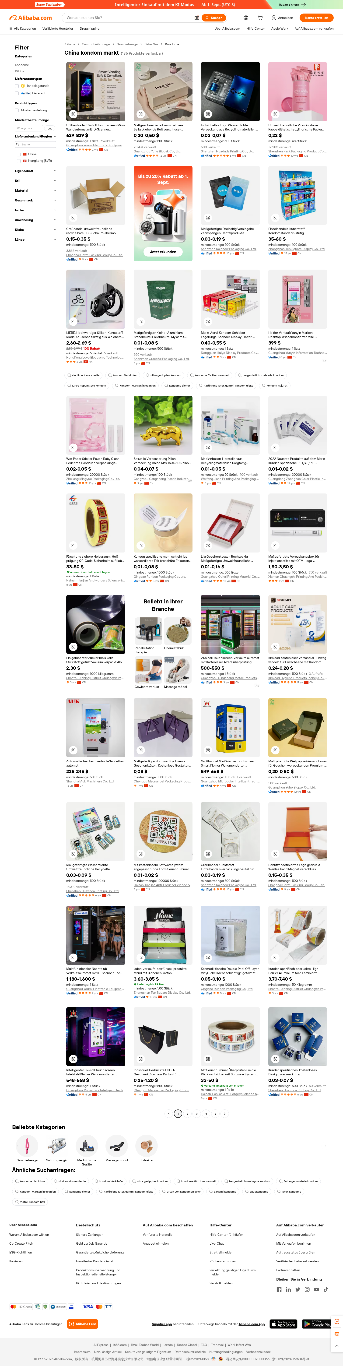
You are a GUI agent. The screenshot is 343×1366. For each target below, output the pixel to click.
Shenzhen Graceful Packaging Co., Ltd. (161, 359)
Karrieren (16, 1261)
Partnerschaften (288, 1270)
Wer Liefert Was (239, 1345)
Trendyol (217, 1345)
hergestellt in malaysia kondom (263, 375)
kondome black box (32, 1181)
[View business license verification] (213, 1359)
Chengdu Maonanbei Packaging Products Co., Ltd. (163, 781)
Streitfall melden (221, 1252)
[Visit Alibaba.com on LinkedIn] (288, 1289)
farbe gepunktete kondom (89, 385)
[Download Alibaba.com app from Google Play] (318, 1324)
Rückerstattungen (223, 1261)
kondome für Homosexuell (212, 375)
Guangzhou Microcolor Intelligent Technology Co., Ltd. (230, 781)
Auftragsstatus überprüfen (295, 1252)
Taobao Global (187, 1345)
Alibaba (69, 44)
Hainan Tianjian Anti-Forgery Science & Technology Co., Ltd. (95, 580)
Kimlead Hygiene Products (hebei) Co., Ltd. (297, 678)
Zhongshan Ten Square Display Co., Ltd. (296, 249)
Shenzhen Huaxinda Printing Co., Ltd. (227, 151)
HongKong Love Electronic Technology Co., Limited (95, 357)
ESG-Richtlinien (20, 1252)
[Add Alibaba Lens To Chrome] (82, 1324)
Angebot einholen (156, 1243)
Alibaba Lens (19, 1324)
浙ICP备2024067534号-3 (290, 1359)
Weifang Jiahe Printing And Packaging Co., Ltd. (230, 479)
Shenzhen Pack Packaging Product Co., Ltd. (297, 151)
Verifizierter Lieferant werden (297, 1261)
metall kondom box (32, 1202)
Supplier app (162, 1324)
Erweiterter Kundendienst (94, 1261)
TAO (204, 1345)
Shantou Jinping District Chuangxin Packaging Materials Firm (95, 678)
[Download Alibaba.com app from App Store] (284, 1324)
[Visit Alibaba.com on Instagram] (307, 1289)
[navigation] (35, 579)
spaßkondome (259, 1191)
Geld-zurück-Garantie (91, 1243)
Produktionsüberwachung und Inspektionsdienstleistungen (98, 1272)
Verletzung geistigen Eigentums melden (233, 1272)
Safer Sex (151, 44)
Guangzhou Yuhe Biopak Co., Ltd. (157, 151)
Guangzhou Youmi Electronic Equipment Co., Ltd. (95, 145)
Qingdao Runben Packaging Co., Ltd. (160, 576)
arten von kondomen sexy (183, 1191)
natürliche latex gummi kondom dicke (228, 385)
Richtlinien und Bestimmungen (98, 1283)
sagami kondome (225, 1191)
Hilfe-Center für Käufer (226, 1234)
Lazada (168, 1345)
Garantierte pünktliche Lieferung (100, 1252)
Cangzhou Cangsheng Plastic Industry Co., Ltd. (163, 479)
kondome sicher (179, 385)
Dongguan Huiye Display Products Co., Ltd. (230, 353)
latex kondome (291, 1191)
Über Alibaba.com (23, 1225)
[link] (337, 1322)
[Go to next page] (224, 1113)
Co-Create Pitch (21, 1243)
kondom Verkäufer (125, 375)
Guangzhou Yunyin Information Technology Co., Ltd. (297, 353)
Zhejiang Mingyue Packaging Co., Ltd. (93, 479)
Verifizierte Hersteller (158, 1234)
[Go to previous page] (168, 1113)
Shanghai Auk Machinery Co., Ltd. (90, 781)
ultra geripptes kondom (165, 375)
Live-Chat (217, 1243)
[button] (197, 18)
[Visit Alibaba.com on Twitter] (298, 1289)
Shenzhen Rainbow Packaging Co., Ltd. (228, 249)
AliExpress (101, 1345)
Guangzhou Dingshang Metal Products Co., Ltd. (230, 678)
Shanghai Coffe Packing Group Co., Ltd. (94, 255)
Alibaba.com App (252, 1324)
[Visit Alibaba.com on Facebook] (279, 1289)
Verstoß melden (221, 1283)
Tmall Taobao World (145, 1345)
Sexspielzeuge (127, 44)
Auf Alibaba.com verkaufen (295, 1234)
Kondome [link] (172, 44)
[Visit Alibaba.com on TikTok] (326, 1289)
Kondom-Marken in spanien (138, 385)
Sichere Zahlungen (89, 1234)
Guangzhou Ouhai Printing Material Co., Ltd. (230, 576)
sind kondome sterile (85, 375)
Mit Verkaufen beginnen (293, 1243)
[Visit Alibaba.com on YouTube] (316, 1289)
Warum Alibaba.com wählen (29, 1234)
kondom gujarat (277, 385)
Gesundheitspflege (96, 44)
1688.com (119, 1345)
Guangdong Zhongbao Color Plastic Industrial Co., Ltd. (297, 479)
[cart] (261, 18)
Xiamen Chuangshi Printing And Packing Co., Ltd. (297, 576)
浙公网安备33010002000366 (248, 1359)
